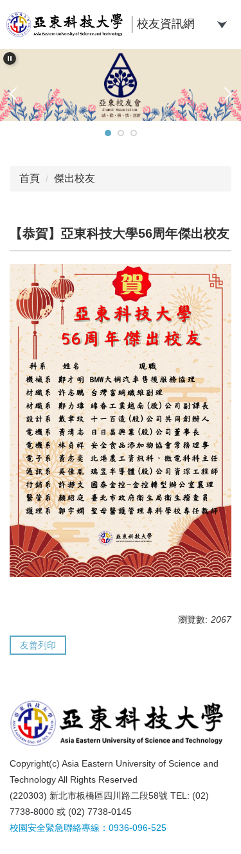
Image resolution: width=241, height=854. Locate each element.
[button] (9, 58)
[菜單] (222, 23)
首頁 (29, 178)
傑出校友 (74, 178)
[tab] (108, 133)
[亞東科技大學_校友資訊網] (66, 24)
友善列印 (38, 645)
